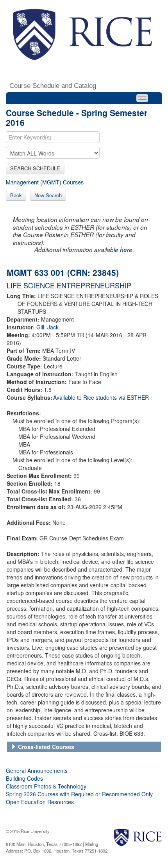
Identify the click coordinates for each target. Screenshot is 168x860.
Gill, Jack (47, 327)
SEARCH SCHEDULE (35, 168)
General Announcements (37, 770)
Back (16, 195)
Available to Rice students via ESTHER (101, 397)
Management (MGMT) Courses (45, 182)
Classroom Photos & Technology (46, 786)
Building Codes (24, 778)
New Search (48, 195)
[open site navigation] (142, 98)
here (126, 249)
